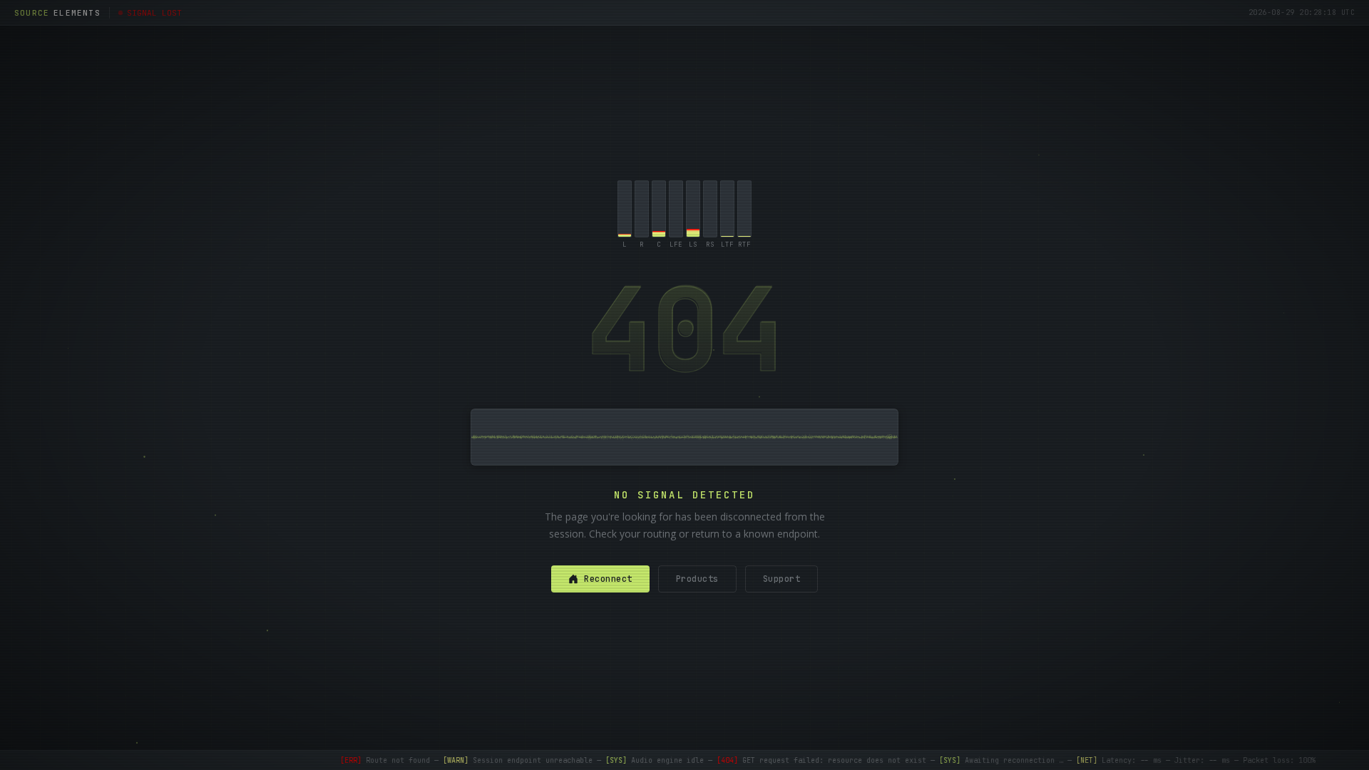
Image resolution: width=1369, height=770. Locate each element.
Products (697, 579)
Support (782, 579)
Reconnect (608, 579)
